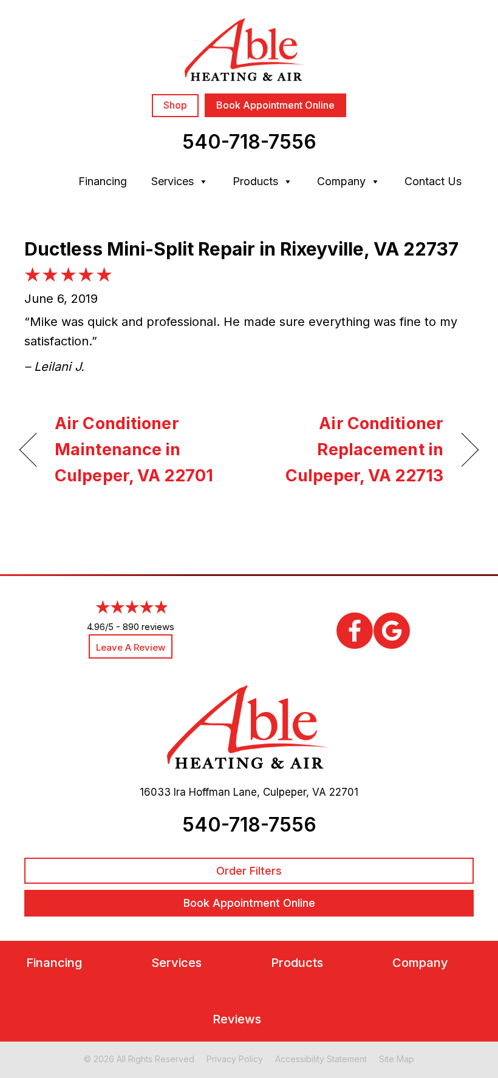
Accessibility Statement (321, 1059)
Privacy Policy (234, 1059)
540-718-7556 (249, 142)
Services (172, 181)
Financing (102, 181)
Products (255, 181)
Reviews (237, 1019)
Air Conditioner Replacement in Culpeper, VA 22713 (352, 449)
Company (341, 181)
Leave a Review (130, 647)
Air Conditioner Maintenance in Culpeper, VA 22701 (134, 449)
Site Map (396, 1059)
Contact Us (433, 181)
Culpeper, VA (294, 792)
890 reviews (148, 626)
